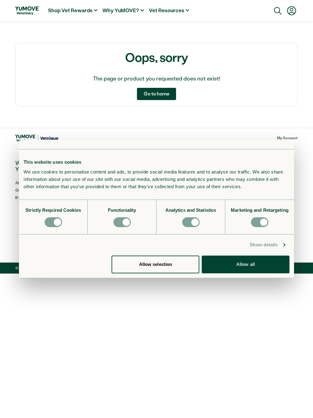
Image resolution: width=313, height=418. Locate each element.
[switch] (122, 222)
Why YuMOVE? (120, 10)
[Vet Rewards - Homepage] (27, 10)
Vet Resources (166, 10)
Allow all (245, 264)
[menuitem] (73, 10)
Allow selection (155, 264)
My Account (287, 138)
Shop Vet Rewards (70, 10)
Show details (264, 244)
